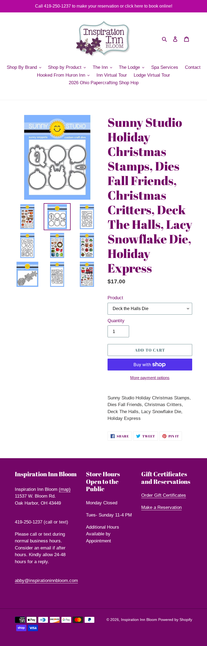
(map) (65, 489)
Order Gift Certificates (163, 495)
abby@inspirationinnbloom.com (46, 580)
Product (115, 297)
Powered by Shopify (175, 619)
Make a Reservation (161, 507)
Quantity (116, 320)
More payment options (150, 377)
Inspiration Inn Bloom (139, 619)
